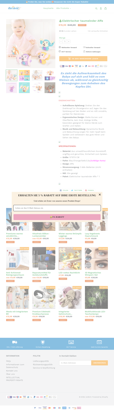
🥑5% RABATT (57, 217)
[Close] (99, 194)
